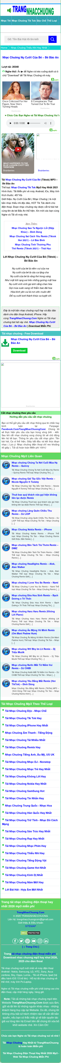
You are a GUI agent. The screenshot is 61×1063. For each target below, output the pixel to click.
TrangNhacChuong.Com (23, 318)
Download (19, 350)
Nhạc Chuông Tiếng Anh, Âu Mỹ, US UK (29, 754)
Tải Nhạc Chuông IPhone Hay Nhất (26, 725)
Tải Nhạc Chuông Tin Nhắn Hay (24, 798)
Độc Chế (41, 20)
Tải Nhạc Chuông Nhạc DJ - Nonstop (28, 762)
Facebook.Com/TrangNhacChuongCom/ (24, 429)
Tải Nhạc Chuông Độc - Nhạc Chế (26, 711)
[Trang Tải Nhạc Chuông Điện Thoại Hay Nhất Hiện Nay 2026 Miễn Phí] (30, 14)
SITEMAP (30, 926)
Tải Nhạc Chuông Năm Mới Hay (24, 882)
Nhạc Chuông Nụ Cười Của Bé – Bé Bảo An (30, 57)
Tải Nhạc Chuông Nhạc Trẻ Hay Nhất (27, 769)
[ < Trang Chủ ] (30, 946)
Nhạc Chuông (14, 1042)
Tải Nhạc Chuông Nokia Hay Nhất (25, 784)
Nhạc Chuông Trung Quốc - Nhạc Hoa (28, 805)
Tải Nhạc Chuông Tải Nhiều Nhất (25, 740)
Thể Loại (52, 20)
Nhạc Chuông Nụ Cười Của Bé (23, 179)
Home (4, 47)
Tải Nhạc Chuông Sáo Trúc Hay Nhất (27, 831)
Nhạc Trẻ (6, 20)
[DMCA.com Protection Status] (30, 934)
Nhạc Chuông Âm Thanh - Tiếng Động (28, 733)
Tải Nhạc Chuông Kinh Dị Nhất (24, 875)
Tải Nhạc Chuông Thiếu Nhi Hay (25, 853)
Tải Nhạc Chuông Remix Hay (23, 747)
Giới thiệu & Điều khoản (30, 922)
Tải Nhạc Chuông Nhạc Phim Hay (25, 846)
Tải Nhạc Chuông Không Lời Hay (25, 776)
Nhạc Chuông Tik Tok (24, 20)
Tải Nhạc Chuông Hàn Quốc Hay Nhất (28, 813)
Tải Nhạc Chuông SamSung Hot (24, 791)
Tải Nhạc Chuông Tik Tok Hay (23, 718)
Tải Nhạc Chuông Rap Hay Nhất (24, 838)
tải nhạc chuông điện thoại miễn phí (34, 954)
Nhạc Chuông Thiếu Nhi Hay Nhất (29, 47)
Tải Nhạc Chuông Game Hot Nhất (25, 868)
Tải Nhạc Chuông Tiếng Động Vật (25, 860)
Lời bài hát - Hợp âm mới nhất (24, 889)
